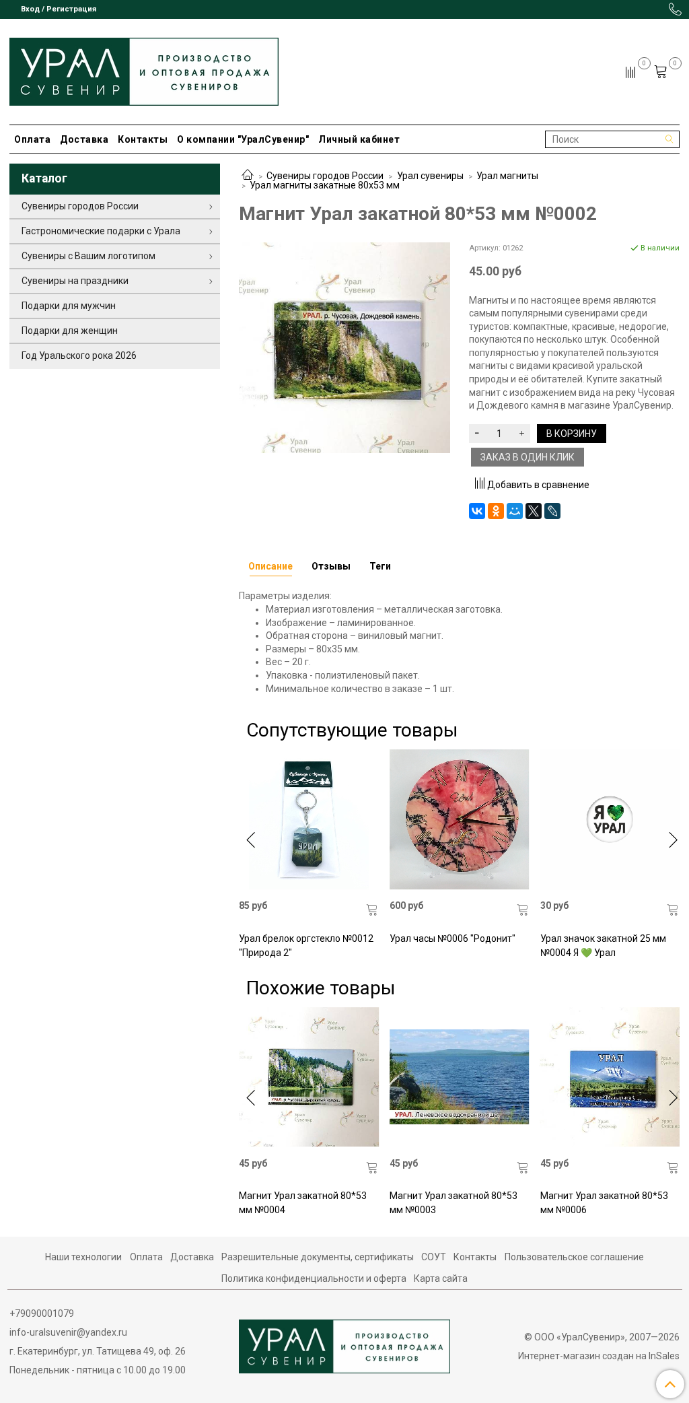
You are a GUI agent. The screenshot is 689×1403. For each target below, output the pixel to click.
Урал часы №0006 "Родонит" (452, 938)
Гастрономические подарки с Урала (101, 231)
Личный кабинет (359, 139)
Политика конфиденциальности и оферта (313, 1278)
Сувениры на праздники (75, 280)
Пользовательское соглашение (574, 1257)
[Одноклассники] (496, 511)
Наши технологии (83, 1257)
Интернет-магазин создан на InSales (599, 1356)
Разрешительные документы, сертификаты (317, 1257)
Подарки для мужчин (69, 305)
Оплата (32, 139)
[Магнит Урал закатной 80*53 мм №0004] (309, 1077)
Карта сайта (441, 1278)
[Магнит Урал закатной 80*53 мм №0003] (460, 1077)
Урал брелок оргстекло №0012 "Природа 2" (306, 945)
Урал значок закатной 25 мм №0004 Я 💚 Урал (603, 945)
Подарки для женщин (70, 330)
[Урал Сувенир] (144, 69)
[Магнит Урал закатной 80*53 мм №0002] (344, 346)
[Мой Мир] (515, 511)
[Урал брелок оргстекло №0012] (309, 819)
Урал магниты (507, 175)
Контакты (143, 139)
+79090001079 (41, 1313)
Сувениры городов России (325, 175)
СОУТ (433, 1257)
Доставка (84, 139)
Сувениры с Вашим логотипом (88, 255)
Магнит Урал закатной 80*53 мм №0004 (303, 1202)
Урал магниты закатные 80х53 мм (325, 185)
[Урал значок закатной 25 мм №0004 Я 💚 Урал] (610, 819)
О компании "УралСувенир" (243, 139)
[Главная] (248, 175)
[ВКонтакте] (477, 511)
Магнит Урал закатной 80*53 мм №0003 (453, 1202)
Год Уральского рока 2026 (79, 355)
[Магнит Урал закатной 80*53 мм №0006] (610, 1077)
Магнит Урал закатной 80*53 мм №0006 (604, 1202)
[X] (533, 511)
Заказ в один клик (527, 457)
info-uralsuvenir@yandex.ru (68, 1332)
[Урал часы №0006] (460, 819)
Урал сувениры (430, 175)
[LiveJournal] (552, 511)
